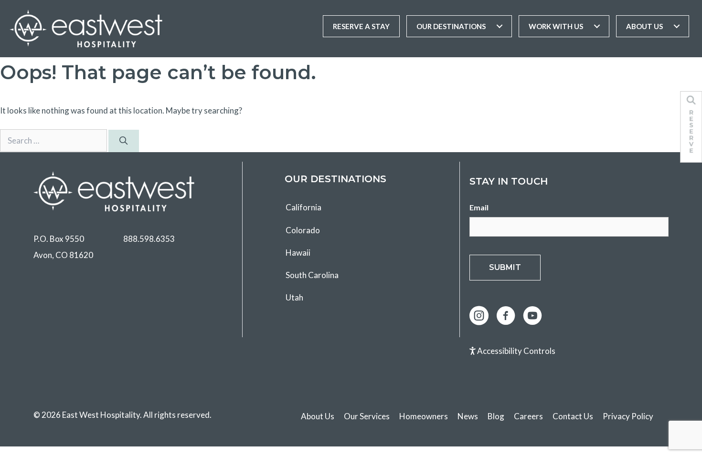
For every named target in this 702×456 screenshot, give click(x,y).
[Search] (123, 141)
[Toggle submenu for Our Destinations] (499, 26)
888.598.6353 (149, 239)
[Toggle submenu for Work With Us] (597, 26)
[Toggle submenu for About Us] (677, 26)
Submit (505, 267)
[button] (479, 315)
